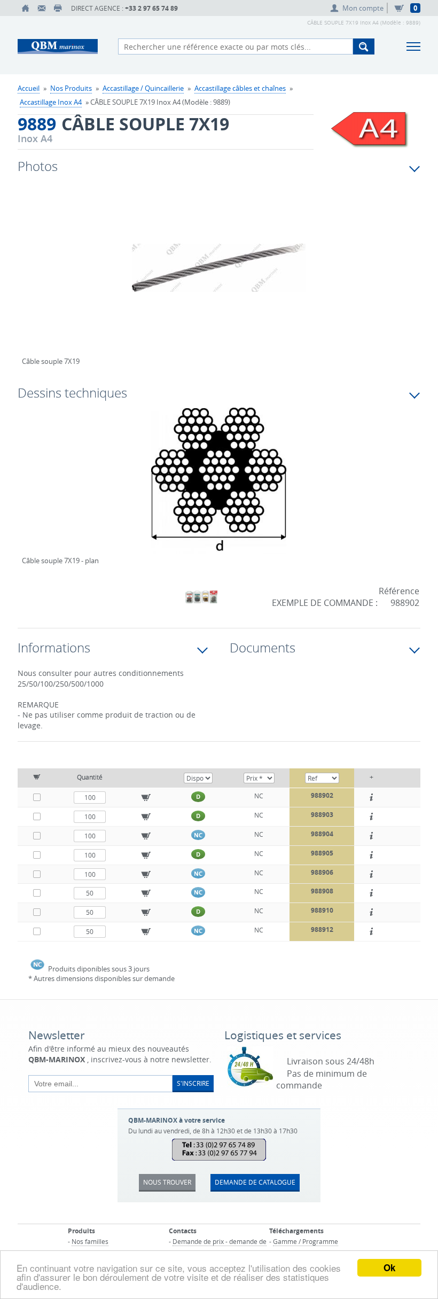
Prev (30, 279)
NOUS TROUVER (167, 1182)
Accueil (29, 88)
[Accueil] (26, 8)
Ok (389, 1267)
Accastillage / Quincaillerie (143, 88)
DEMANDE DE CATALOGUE (255, 1182)
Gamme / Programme (305, 1241)
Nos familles (90, 1241)
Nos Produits (71, 88)
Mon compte (363, 8)
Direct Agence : (124, 8)
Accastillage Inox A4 (51, 102)
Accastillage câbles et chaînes (240, 88)
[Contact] (42, 8)
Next (368, 279)
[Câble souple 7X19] (219, 274)
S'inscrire (193, 1083)
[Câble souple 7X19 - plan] (219, 488)
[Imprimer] (58, 8)
